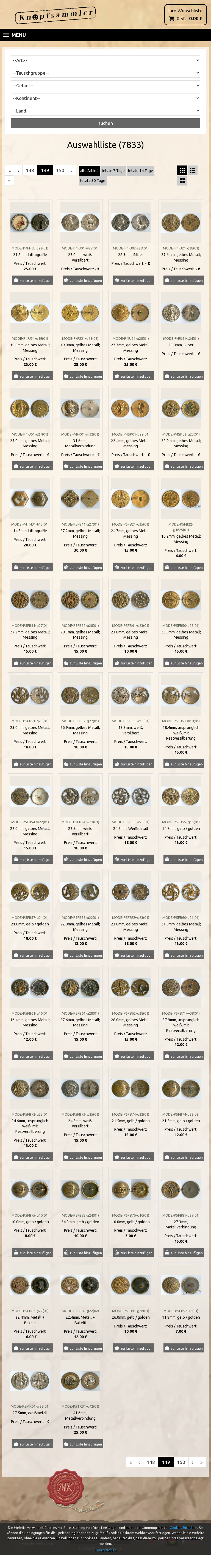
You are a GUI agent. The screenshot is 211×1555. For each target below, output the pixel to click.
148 (30, 170)
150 (60, 170)
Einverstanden (105, 1550)
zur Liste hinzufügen (36, 280)
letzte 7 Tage (113, 171)
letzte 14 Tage (140, 171)
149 (45, 170)
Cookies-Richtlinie (183, 1527)
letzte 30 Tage (92, 180)
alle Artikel (89, 171)
